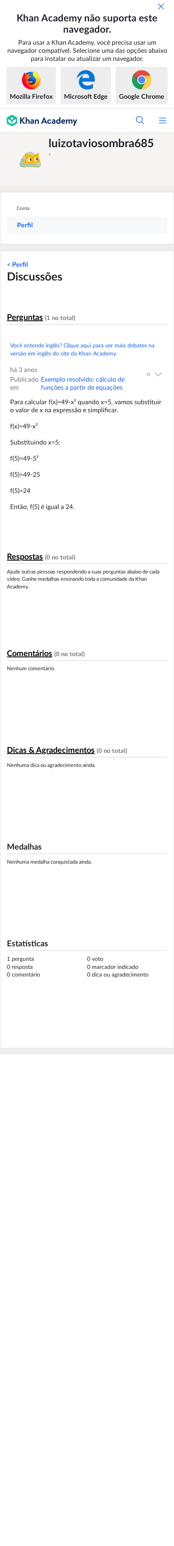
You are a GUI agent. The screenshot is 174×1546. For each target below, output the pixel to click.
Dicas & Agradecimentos (51, 750)
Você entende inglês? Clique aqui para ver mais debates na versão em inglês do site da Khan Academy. (82, 350)
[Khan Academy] (38, 120)
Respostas (25, 557)
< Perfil (17, 265)
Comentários (29, 654)
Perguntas (25, 318)
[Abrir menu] (163, 120)
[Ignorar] (161, 6)
